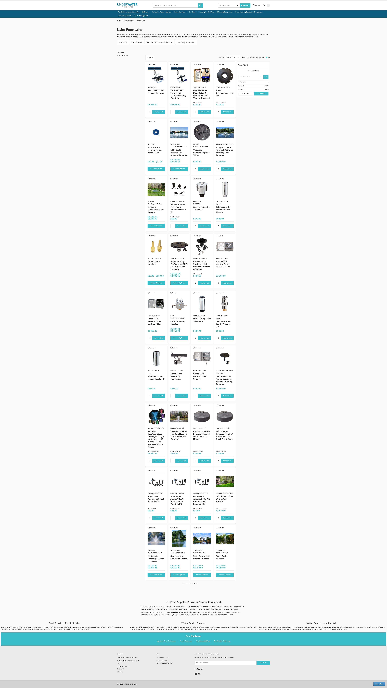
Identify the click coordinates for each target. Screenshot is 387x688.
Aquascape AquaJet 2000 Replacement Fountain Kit (176, 500)
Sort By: (221, 57)
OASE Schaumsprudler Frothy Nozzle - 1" (156, 376)
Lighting (145, 12)
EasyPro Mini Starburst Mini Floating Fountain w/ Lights (201, 265)
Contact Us (120, 669)
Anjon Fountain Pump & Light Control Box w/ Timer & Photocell (202, 94)
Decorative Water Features (161, 12)
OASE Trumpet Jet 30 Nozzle (202, 320)
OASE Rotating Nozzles (177, 322)
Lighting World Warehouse (166, 641)
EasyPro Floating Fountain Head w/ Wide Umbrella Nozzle (201, 435)
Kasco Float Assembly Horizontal (176, 376)
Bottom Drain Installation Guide (127, 658)
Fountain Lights (123, 42)
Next (194, 583)
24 (251, 57)
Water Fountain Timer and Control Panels (159, 42)
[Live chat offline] (379, 684)
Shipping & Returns (123, 666)
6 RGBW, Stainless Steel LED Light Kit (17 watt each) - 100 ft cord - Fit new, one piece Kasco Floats (156, 439)
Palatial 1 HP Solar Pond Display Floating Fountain (178, 94)
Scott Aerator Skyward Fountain (178, 557)
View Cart (245, 93)
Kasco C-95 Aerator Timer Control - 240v (223, 264)
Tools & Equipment (141, 16)
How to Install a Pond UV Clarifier (128, 661)
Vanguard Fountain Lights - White (201, 153)
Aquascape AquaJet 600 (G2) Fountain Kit (156, 499)
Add (266, 77)
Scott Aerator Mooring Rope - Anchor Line (155, 150)
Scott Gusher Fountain (222, 557)
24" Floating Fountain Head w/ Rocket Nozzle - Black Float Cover (224, 435)
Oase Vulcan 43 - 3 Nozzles (201, 208)
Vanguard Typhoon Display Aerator (156, 210)
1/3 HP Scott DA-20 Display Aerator (224, 499)
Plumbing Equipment (224, 12)
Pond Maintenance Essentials (128, 12)
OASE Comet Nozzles (154, 262)
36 (254, 57)
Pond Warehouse (186, 641)
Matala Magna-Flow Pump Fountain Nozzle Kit (178, 208)
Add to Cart (245, 5)
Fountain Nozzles (137, 42)
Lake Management (124, 16)
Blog (118, 663)
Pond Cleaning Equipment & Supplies (248, 12)
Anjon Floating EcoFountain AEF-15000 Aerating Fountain (179, 265)
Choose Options (156, 169)
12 (248, 57)
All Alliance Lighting (203, 641)
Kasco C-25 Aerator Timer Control (200, 376)
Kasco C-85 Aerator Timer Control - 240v (154, 321)
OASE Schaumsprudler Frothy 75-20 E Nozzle (223, 208)
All (263, 57)
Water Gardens (179, 12)
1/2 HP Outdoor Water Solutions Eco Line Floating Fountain (224, 380)
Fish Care (192, 12)
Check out (261, 93)
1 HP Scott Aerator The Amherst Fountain (178, 153)
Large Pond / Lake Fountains (186, 42)
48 (257, 57)
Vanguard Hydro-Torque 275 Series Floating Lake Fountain (224, 151)
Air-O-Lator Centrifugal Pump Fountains (156, 559)
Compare (150, 57)
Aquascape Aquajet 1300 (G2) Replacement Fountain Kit (202, 500)
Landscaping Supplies (206, 12)
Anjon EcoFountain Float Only (225, 93)
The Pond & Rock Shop (222, 641)
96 (260, 57)
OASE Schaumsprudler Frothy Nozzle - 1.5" (223, 322)
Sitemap (119, 672)
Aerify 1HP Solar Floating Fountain (156, 91)
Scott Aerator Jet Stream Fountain (201, 557)
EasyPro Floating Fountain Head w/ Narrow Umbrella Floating (178, 435)
